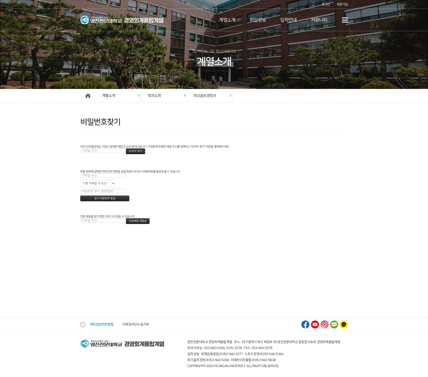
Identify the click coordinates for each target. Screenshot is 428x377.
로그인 (325, 4)
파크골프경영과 (204, 96)
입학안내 (288, 20)
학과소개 (154, 96)
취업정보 (258, 20)
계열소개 (227, 20)
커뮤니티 (319, 20)
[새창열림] (305, 324)
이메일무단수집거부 (135, 324)
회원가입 (342, 4)
